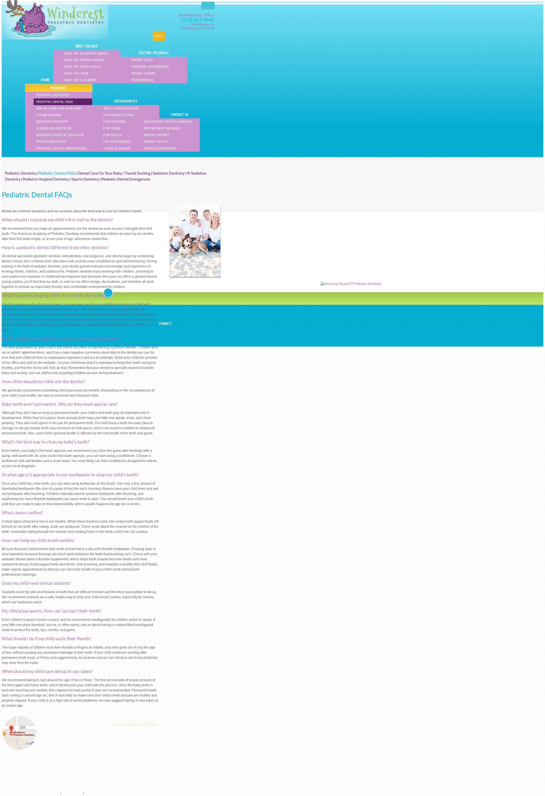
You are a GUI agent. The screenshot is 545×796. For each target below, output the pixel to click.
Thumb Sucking (137, 173)
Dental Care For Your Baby (100, 173)
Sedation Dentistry (169, 173)
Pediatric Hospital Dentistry (46, 179)
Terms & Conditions (99, 793)
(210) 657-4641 (198, 20)
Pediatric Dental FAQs (57, 173)
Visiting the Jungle (51, 773)
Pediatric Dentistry (20, 173)
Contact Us (115, 773)
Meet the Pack (24, 773)
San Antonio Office (196, 14)
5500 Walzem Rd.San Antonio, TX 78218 (198, 26)
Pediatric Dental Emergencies (126, 179)
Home (6, 773)
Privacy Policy (72, 793)
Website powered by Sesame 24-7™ (34, 793)
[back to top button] (108, 293)
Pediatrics (75, 773)
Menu (158, 35)
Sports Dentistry (85, 179)
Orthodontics (95, 773)
